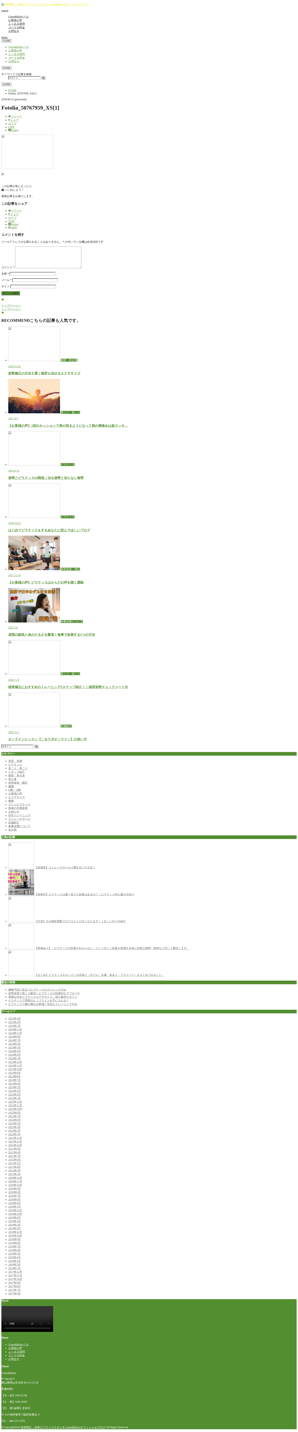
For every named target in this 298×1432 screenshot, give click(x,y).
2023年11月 (15, 1065)
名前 (5, 273)
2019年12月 (15, 1210)
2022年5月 (14, 1123)
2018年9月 (14, 1239)
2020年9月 (14, 1188)
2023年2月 (14, 1094)
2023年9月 (14, 1072)
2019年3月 (14, 1221)
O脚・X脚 (14, 790)
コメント (7, 267)
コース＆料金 (16, 27)
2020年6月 (14, 1199)
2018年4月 (14, 1257)
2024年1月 (14, 1058)
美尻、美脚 (15, 761)
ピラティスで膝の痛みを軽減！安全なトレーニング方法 (42, 1004)
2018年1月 (14, 1268)
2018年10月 (15, 1235)
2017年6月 (14, 1293)
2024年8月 (14, 1036)
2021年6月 (14, 1159)
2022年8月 (14, 1112)
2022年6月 (14, 1119)
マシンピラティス (19, 804)
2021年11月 (15, 1141)
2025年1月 (14, 1025)
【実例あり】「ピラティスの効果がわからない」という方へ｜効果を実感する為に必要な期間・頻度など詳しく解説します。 (112, 948)
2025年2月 (14, 1022)
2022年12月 (15, 1101)
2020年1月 (14, 1206)
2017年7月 (14, 1289)
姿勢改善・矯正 (18, 782)
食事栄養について (19, 826)
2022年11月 (15, 1105)
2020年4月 (14, 1203)
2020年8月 (14, 1192)
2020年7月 (14, 1195)
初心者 (12, 779)
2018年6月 (14, 1250)
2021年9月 (14, 1148)
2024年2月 (14, 1054)
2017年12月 (15, 1271)
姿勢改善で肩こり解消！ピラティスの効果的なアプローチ (44, 993)
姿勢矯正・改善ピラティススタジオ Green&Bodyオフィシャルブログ (63, 1427)
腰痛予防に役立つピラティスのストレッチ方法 (37, 989)
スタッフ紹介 (16, 771)
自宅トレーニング (19, 815)
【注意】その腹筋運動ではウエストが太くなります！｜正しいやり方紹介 (80, 921)
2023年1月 (14, 1098)
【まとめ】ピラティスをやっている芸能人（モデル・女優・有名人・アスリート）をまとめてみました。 (100, 975)
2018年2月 (14, 1264)
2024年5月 (14, 1047)
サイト (5, 286)
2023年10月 (15, 1069)
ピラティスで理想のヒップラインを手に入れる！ (38, 1000)
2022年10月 (15, 1109)
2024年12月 (15, 1029)
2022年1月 (14, 1134)
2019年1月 (14, 1228)
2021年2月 (14, 1170)
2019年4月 (14, 1217)
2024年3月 (14, 1051)
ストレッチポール (19, 818)
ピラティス (15, 764)
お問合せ (13, 31)
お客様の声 (15, 20)
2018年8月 (14, 1242)
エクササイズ (16, 797)
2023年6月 (14, 1083)
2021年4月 (14, 1166)
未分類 (12, 829)
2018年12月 (15, 1232)
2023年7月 (14, 1080)
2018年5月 (14, 1253)
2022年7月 (14, 1116)
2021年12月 (15, 1138)
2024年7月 (14, 1040)
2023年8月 (14, 1076)
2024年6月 (14, 1043)
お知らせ (13, 811)
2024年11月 (15, 1033)
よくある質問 (16, 23)
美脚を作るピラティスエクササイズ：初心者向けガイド (42, 996)
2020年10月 (15, 1185)
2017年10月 (15, 1279)
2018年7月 (14, 1246)
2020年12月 (15, 1177)
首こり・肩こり (18, 768)
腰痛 (11, 786)
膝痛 (11, 800)
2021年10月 (15, 1145)
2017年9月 (14, 1282)
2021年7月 (14, 1156)
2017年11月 (15, 1275)
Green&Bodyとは (18, 16)
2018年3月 (14, 1261)
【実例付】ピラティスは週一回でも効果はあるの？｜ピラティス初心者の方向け (84, 894)
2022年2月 (14, 1130)
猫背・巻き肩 (16, 775)
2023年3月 (14, 1091)
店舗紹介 (13, 822)
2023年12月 (15, 1062)
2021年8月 (14, 1152)
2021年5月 (14, 1163)
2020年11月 (15, 1181)
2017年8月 (14, 1286)
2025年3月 (14, 1018)
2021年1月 (14, 1174)
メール (6, 280)
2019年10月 (15, 1214)
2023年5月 (14, 1087)
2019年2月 (14, 1224)
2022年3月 (14, 1127)
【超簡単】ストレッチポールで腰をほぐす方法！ (65, 867)
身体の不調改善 (18, 808)
